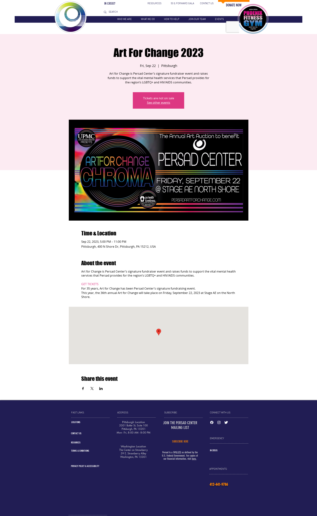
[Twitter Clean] (226, 422)
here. (194, 458)
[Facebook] (212, 422)
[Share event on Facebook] (83, 388)
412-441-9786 (219, 484)
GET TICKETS (90, 284)
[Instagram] (219, 422)
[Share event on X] (92, 388)
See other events (158, 103)
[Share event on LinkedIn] (101, 388)
